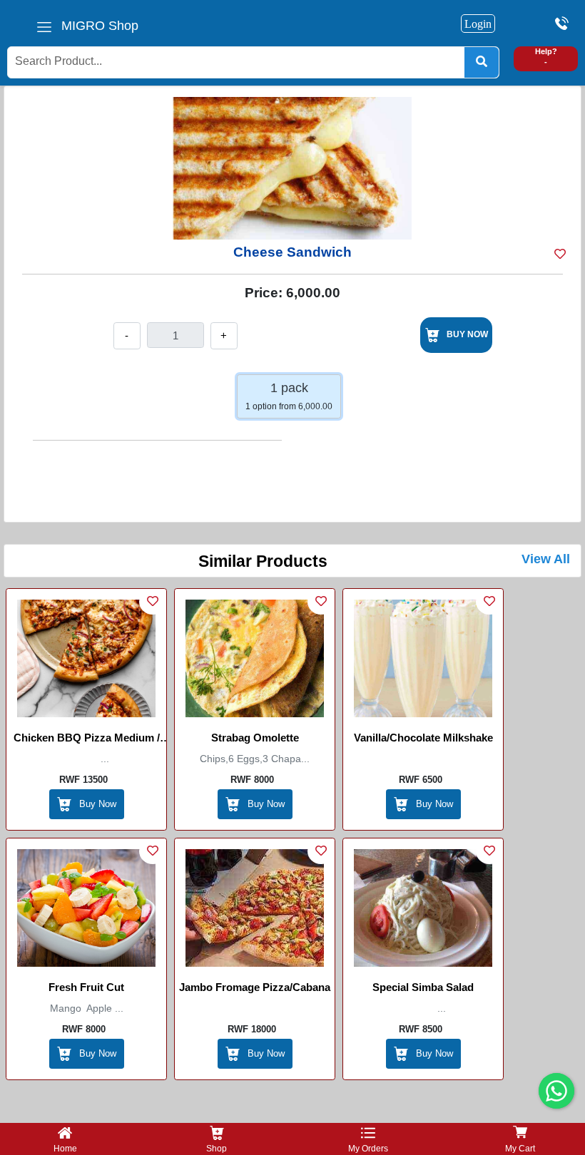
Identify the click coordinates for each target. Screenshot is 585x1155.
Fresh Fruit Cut (86, 987)
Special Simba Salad (423, 987)
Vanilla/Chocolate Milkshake (423, 738)
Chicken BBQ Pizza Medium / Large (87, 740)
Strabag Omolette (255, 738)
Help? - (546, 56)
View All (546, 559)
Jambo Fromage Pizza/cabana (254, 987)
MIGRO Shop (99, 26)
